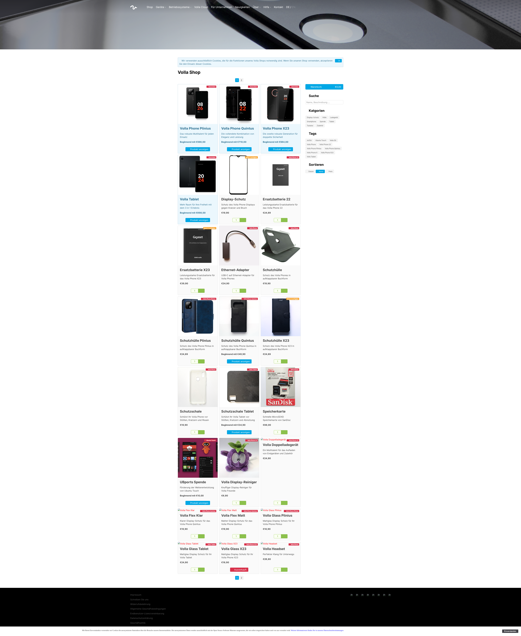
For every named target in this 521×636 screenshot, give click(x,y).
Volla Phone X (312, 153)
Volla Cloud (201, 7)
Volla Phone (311, 144)
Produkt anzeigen (199, 149)
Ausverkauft (240, 569)
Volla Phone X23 (327, 153)
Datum (311, 171)
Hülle (324, 117)
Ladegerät (334, 117)
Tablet (331, 121)
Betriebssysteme (179, 7)
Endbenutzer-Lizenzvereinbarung (147, 613)
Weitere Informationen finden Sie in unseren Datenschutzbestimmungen (317, 630)
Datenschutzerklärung (141, 618)
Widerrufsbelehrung (140, 604)
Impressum (135, 594)
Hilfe (266, 7)
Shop (150, 7)
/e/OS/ (309, 140)
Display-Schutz (313, 117)
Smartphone (311, 121)
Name (320, 171)
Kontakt (278, 7)
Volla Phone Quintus (332, 148)
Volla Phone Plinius (314, 148)
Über (256, 7)
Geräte (160, 7)
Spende (323, 121)
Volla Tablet (311, 157)
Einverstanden (510, 631)
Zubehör (320, 126)
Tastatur (310, 126)
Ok (339, 61)
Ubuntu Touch (320, 140)
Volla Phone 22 (325, 144)
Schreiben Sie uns (139, 599)
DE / (290, 7)
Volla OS (333, 140)
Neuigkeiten (242, 7)
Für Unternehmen (221, 7)
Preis (330, 171)
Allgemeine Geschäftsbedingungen (148, 608)
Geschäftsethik (138, 622)
